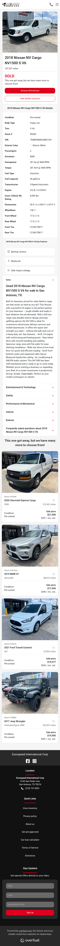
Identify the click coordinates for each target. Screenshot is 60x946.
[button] (51, 4)
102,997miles (49, 725)
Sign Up (30, 912)
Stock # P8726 (10, 644)
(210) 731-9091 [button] (32, 788)
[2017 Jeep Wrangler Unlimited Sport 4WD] (30, 693)
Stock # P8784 (10, 497)
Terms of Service (30, 847)
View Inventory (30, 808)
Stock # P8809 (10, 717)
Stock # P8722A (10, 570)
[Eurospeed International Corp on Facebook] (26, 760)
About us (30, 824)
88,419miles (50, 578)
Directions (30, 855)
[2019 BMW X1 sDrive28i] (30, 546)
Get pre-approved (30, 832)
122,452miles (49, 504)
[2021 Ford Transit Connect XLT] (30, 619)
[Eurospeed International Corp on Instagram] (33, 760)
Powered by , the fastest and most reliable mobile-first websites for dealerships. (30, 932)
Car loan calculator (30, 840)
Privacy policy (30, 816)
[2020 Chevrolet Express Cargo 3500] (30, 472)
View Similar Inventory (30, 98)
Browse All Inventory (30, 90)
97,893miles (50, 651)
